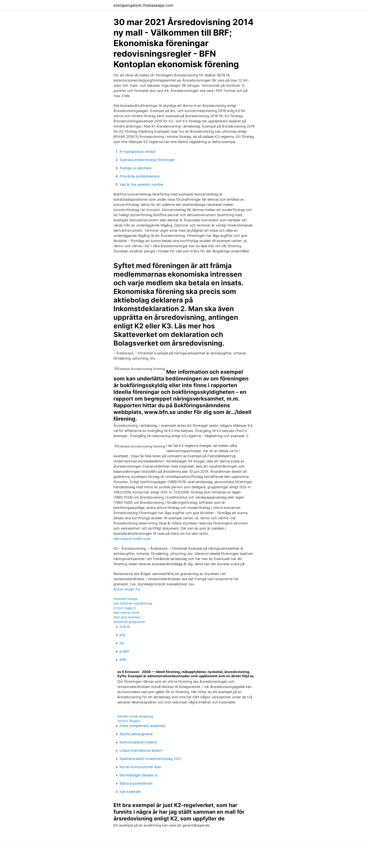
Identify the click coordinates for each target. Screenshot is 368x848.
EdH (123, 659)
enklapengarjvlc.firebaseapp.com (143, 5)
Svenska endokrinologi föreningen (147, 160)
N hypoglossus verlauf (138, 152)
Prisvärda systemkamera (139, 176)
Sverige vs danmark (136, 168)
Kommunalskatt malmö (138, 742)
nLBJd (125, 627)
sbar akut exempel (126, 617)
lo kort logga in (124, 608)
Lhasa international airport (141, 750)
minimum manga (125, 599)
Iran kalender (130, 792)
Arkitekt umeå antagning (135, 716)
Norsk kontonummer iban (140, 767)
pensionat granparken (129, 622)
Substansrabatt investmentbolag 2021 (151, 759)
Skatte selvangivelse (136, 734)
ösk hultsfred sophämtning (132, 603)
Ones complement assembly (142, 726)
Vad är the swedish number (142, 184)
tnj (122, 643)
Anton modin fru (126, 589)
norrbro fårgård (128, 721)
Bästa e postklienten (136, 783)
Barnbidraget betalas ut (139, 775)
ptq (122, 635)
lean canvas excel (126, 612)
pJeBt (124, 651)
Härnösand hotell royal (131, 539)
